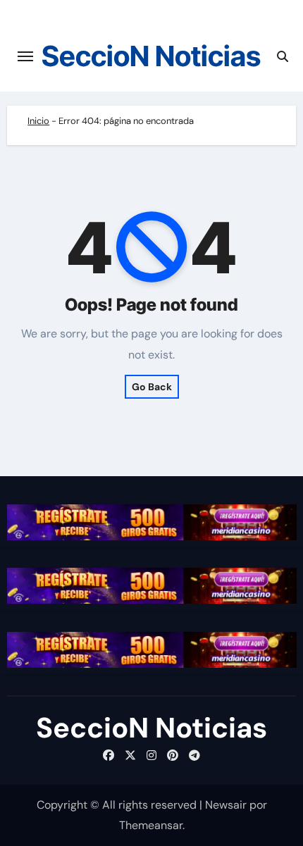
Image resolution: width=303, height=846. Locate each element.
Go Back (152, 386)
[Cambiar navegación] (25, 56)
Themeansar (151, 825)
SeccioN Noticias (151, 56)
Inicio (38, 121)
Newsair (226, 804)
